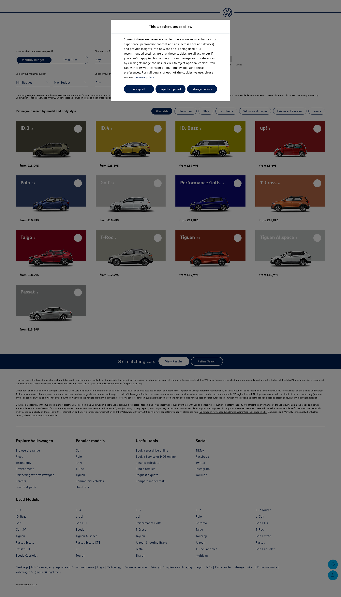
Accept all (139, 89)
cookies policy (144, 77)
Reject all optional (170, 89)
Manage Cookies (202, 89)
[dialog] (170, 298)
